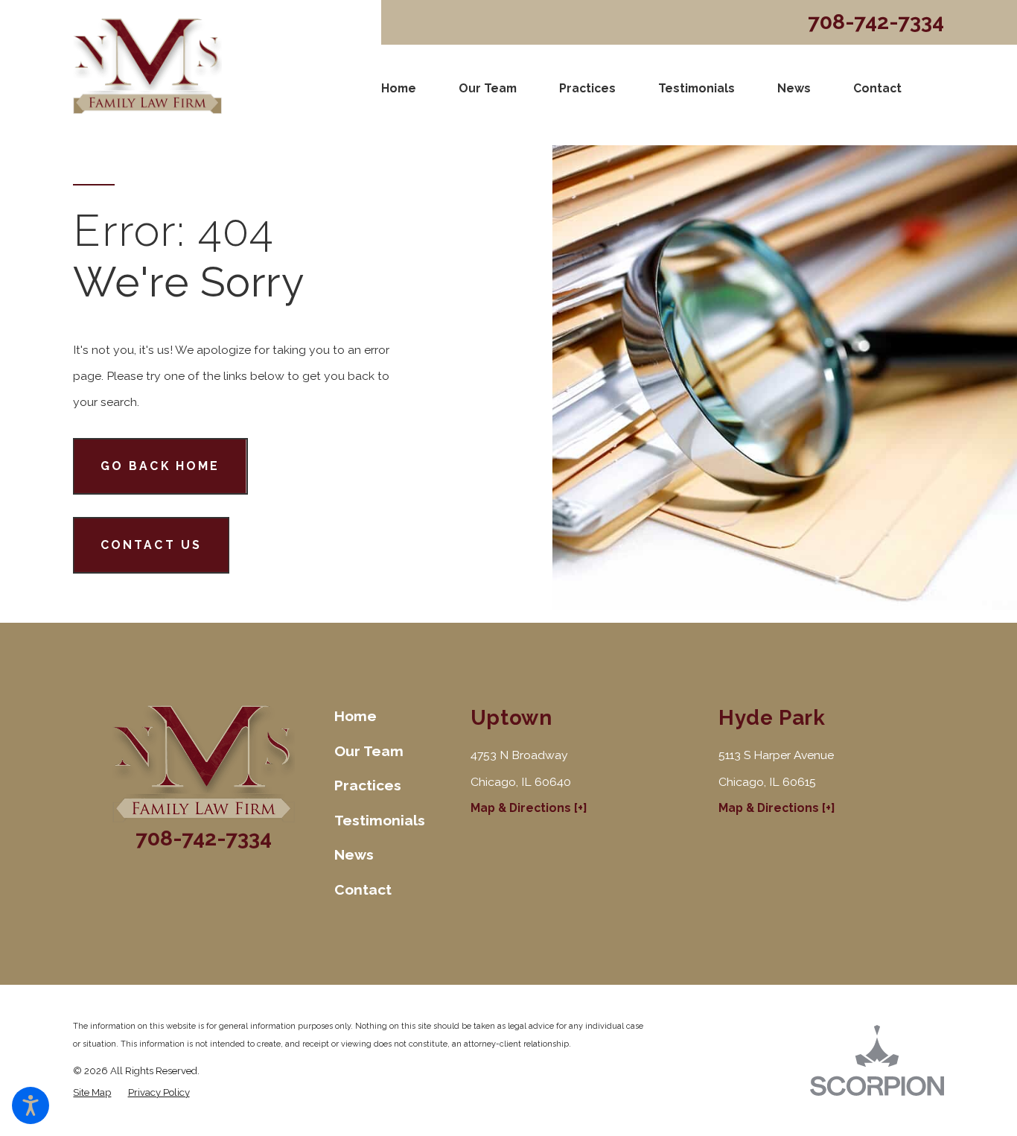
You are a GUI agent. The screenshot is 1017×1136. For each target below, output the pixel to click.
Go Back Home (160, 466)
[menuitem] (398, 89)
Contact (877, 88)
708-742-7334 (876, 22)
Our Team (488, 88)
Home (398, 88)
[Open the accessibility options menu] (30, 1105)
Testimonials (696, 88)
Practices (587, 88)
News (794, 88)
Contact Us (152, 545)
